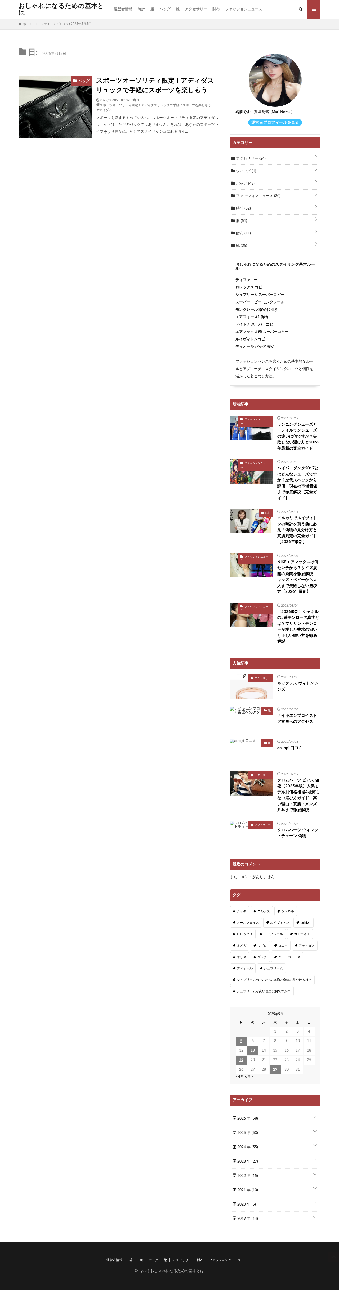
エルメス (263, 911)
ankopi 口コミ (289, 748)
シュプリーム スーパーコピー (259, 295)
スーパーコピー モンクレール (259, 302)
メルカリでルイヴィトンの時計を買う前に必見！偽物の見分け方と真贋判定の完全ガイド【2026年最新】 (297, 530)
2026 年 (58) (247, 1118)
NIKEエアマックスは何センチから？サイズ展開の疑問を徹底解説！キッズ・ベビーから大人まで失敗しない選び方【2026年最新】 (297, 577)
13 (253, 1050)
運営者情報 (123, 9)
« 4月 (239, 1076)
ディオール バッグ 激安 (254, 347)
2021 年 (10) (247, 1190)
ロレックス (245, 934)
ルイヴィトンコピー (252, 339)
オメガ (241, 945)
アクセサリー (196, 9)
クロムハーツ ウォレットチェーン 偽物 (297, 833)
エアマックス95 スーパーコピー (262, 332)
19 (241, 1060)
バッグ (165, 9)
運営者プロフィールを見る (275, 122)
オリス (241, 957)
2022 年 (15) (247, 1176)
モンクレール (273, 934)
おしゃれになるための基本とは (61, 9)
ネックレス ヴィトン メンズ (298, 686)
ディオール (245, 968)
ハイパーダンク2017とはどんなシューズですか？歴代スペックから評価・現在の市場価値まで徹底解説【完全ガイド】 (298, 483)
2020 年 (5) (246, 1204)
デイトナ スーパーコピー (256, 324)
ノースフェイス (248, 922)
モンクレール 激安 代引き (256, 310)
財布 (216, 9)
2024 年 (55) (247, 1147)
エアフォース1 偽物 (251, 317)
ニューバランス (289, 957)
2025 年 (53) (247, 1133)
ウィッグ (245, 171)
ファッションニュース (243, 9)
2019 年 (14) (247, 1219)
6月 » (249, 1076)
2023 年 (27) (247, 1161)
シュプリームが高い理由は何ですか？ (264, 991)
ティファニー (246, 280)
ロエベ (283, 945)
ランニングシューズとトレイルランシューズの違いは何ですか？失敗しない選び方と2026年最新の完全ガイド (298, 436)
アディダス (104, 109)
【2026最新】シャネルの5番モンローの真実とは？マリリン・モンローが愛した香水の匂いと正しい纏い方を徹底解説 (298, 627)
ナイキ (241, 911)
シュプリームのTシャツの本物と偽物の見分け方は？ (274, 979)
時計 (141, 9)
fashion (305, 922)
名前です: (243, 112)
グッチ (262, 957)
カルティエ (302, 934)
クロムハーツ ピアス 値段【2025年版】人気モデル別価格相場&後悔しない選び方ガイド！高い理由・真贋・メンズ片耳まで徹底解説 (298, 795)
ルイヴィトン (279, 922)
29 (275, 1069)
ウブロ (262, 945)
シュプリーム (273, 968)
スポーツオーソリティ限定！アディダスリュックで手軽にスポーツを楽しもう (155, 86)
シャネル (287, 911)
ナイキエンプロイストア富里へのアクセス (297, 719)
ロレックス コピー (250, 287)
